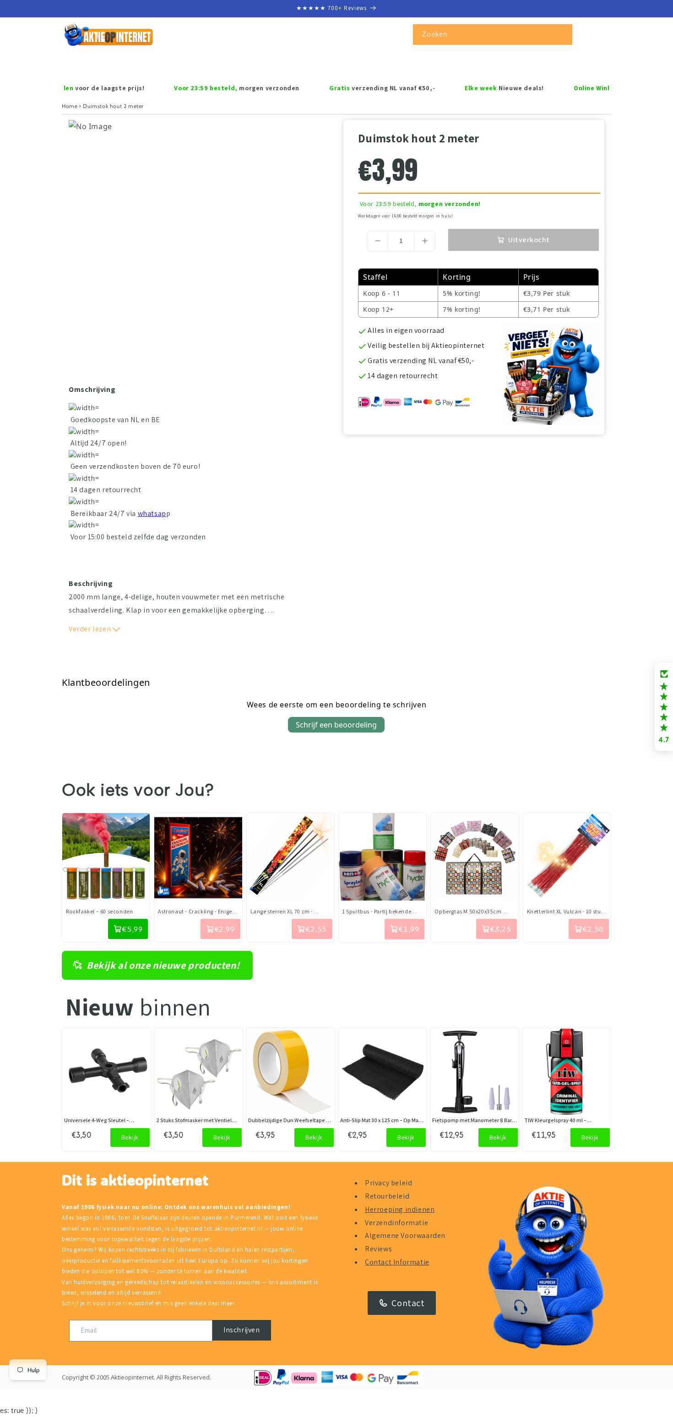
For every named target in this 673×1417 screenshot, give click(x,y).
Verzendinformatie (396, 1222)
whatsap (152, 513)
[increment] (424, 241)
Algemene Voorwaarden (405, 1235)
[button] (102, 64)
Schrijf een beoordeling (336, 725)
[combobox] (492, 34)
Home (69, 106)
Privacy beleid (388, 1183)
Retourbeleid (387, 1196)
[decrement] (377, 241)
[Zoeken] (562, 34)
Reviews (378, 1249)
